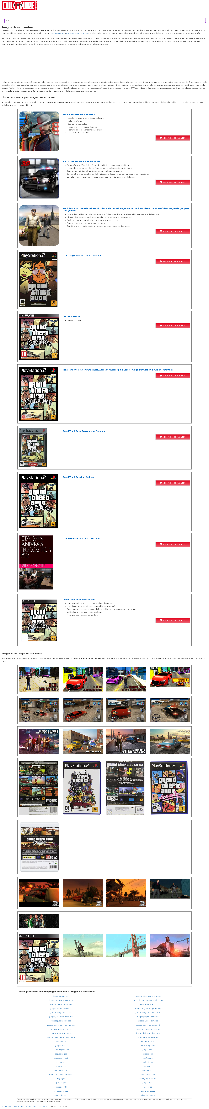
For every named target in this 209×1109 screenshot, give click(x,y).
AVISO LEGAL (31, 1106)
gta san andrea (57, 33)
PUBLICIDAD (7, 1106)
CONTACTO (43, 1106)
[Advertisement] (104, 63)
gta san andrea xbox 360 (77, 33)
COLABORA (19, 1106)
